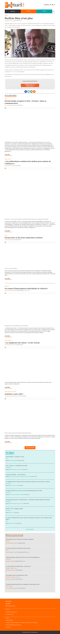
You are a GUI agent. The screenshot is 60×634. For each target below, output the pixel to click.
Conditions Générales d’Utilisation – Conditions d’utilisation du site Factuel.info (22, 622)
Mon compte (8, 601)
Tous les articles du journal (11, 611)
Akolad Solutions (34, 632)
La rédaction (11, 20)
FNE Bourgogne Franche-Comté (16, 469)
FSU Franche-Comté (14, 485)
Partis (7, 586)
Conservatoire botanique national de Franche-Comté (20, 476)
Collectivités (8, 559)
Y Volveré (14, 71)
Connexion (46, 4)
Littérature (7, 286)
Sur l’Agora (10, 452)
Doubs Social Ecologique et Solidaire (17, 494)
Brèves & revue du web (14, 535)
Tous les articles (30, 447)
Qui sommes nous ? (10, 614)
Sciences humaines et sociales (10, 391)
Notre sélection (30, 529)
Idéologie (8, 541)
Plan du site (8, 627)
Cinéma (6, 158)
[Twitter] (28, 91)
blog (7, 458)
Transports (18, 577)
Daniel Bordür (14, 105)
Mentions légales (9, 620)
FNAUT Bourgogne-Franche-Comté (17, 503)
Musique (10, 340)
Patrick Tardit (12, 165)
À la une (7, 609)
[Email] (31, 91)
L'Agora (44, 11)
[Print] (34, 91)
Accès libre (7, 154)
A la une (28, 11)
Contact (7, 618)
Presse (6, 98)
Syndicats (11, 586)
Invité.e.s (12, 512)
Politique (12, 568)
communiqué (8, 467)
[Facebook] (25, 91)
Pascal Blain (12, 523)
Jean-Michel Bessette (14, 395)
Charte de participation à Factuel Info (13, 624)
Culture (6, 15)
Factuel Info (28, 632)
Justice (7, 550)
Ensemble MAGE (13, 460)
